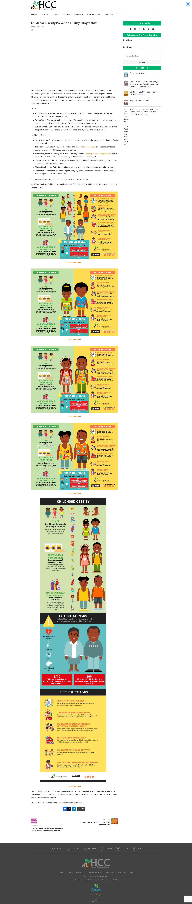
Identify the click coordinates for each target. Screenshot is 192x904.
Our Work (44, 14)
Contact (119, 14)
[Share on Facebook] (65, 809)
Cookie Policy (121, 873)
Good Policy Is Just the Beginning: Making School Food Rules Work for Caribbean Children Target (145, 84)
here (81, 803)
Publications (66, 14)
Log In (131, 873)
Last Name (127, 47)
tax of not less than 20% (86, 147)
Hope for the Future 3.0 (139, 100)
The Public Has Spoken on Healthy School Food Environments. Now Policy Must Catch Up (144, 111)
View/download (74, 262)
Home (33, 14)
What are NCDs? (93, 14)
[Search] (160, 14)
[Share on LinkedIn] (74, 809)
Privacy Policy (109, 873)
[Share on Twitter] (69, 809)
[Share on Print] (79, 809)
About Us (108, 14)
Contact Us (79, 873)
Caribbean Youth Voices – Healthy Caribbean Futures (144, 93)
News (55, 14)
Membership (79, 14)
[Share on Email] (83, 809)
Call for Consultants (138, 73)
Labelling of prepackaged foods (98, 153)
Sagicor (100, 895)
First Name (127, 40)
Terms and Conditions (94, 873)
